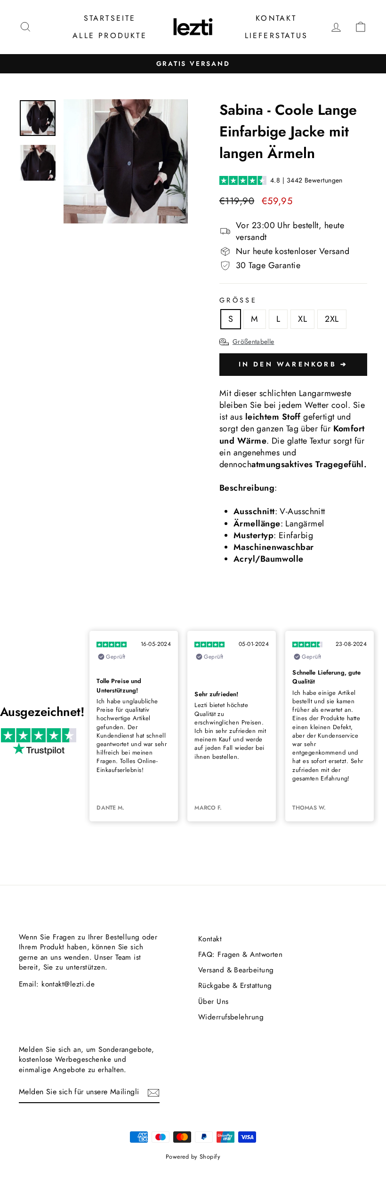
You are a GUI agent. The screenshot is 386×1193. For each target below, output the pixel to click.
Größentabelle (253, 341)
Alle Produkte (109, 35)
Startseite (110, 18)
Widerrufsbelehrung (231, 1017)
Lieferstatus (276, 35)
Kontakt (276, 18)
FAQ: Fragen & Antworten (240, 954)
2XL (331, 319)
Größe (238, 300)
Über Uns (213, 1001)
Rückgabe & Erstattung (235, 985)
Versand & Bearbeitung (235, 970)
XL (302, 319)
